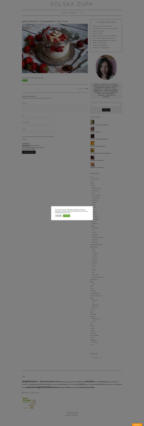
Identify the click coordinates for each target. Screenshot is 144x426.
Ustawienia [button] (58, 215)
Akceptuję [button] (66, 215)
